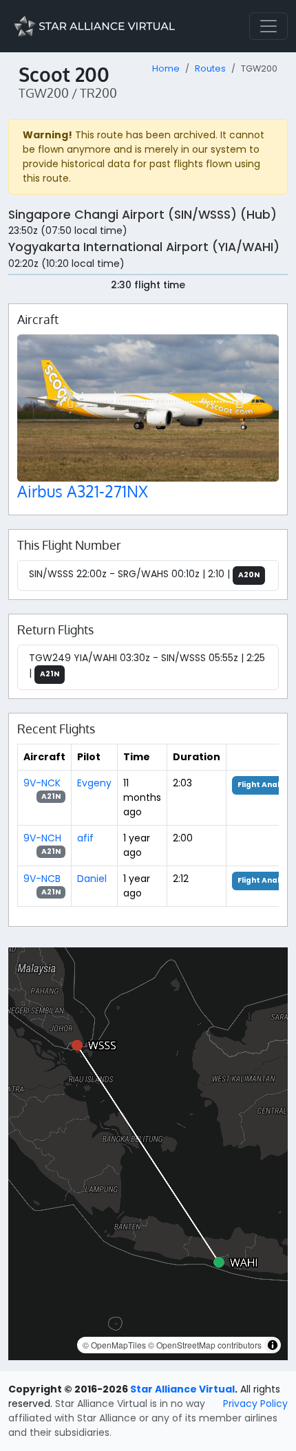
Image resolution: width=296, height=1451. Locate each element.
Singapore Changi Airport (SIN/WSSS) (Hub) (142, 214)
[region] (148, 1153)
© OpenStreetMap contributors (205, 1345)
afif (85, 838)
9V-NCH (42, 838)
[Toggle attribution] (272, 1345)
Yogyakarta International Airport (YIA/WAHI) (143, 247)
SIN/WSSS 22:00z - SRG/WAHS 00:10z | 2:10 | (144, 574)
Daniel (92, 878)
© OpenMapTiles (114, 1345)
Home (166, 68)
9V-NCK (42, 783)
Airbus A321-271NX (82, 491)
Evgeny (94, 783)
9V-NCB (42, 878)
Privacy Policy (255, 1403)
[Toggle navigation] (268, 26)
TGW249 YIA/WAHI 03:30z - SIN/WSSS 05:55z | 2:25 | (147, 665)
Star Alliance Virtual (182, 1389)
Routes (210, 68)
